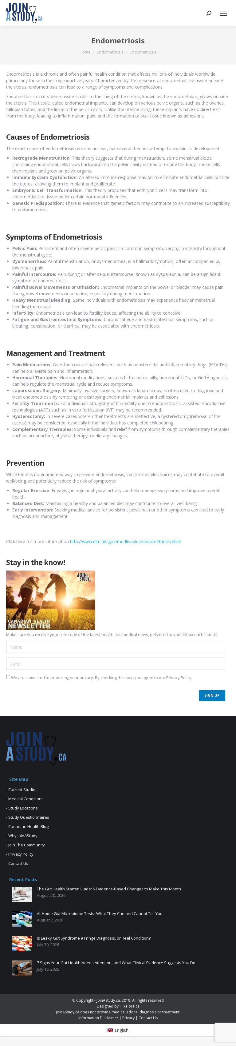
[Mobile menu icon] (224, 13)
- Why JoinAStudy (21, 835)
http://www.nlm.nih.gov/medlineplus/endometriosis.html (125, 541)
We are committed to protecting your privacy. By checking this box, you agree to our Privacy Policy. (101, 677)
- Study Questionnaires (27, 817)
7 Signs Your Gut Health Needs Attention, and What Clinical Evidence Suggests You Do (116, 962)
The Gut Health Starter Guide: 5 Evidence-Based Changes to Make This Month (109, 889)
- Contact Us (17, 863)
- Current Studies (21, 789)
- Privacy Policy (19, 854)
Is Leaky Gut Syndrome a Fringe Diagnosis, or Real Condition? (94, 938)
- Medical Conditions (25, 798)
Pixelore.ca (130, 1006)
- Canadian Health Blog (27, 826)
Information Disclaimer (98, 1017)
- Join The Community (25, 845)
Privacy (128, 1017)
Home (85, 52)
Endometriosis (110, 52)
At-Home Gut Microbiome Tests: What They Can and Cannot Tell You (100, 913)
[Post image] (22, 894)
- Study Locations (22, 808)
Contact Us (148, 1017)
